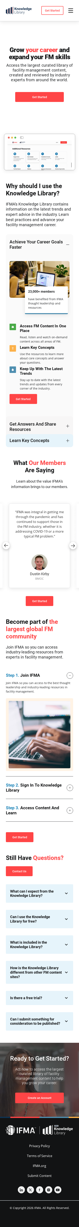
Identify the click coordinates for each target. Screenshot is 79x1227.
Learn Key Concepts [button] (29, 440)
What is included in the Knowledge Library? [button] (28, 944)
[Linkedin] (21, 1189)
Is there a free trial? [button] (26, 998)
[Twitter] (30, 1189)
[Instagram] (48, 1189)
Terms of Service (39, 1156)
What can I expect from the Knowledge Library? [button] (32, 893)
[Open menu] (70, 10)
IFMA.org (39, 1166)
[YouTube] (57, 1189)
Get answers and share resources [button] (33, 427)
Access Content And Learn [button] (32, 810)
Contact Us (19, 871)
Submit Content (40, 1175)
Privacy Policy (39, 1146)
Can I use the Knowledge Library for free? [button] (30, 919)
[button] (6, 545)
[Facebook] (39, 1189)
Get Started (52, 10)
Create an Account (39, 1098)
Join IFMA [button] (23, 675)
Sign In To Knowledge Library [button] (34, 788)
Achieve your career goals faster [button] (36, 244)
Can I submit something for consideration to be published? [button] (35, 1021)
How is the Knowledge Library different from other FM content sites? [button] (36, 972)
